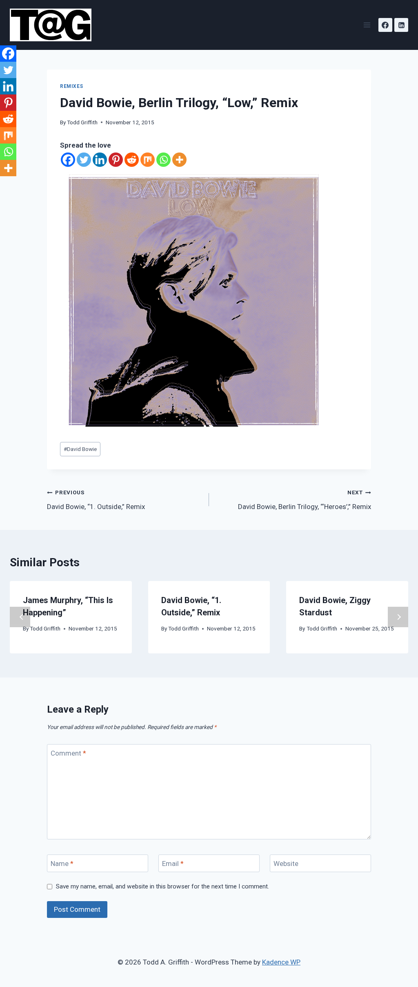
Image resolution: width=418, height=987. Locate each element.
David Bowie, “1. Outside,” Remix (96, 500)
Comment (68, 753)
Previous (20, 617)
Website (285, 863)
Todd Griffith (82, 122)
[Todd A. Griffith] (54, 25)
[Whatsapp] (163, 160)
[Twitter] (84, 160)
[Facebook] (385, 25)
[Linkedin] (401, 25)
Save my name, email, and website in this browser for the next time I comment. (162, 886)
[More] (179, 160)
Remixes (71, 86)
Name (62, 863)
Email (173, 863)
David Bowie (80, 449)
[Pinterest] (116, 160)
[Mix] (147, 160)
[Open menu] (366, 24)
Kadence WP (281, 962)
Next (398, 617)
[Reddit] (132, 160)
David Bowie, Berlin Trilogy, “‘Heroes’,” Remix (304, 500)
